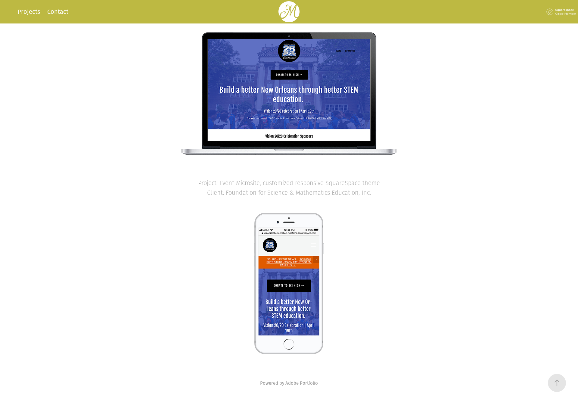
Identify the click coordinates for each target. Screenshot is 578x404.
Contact (57, 11)
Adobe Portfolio (301, 383)
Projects (28, 11)
